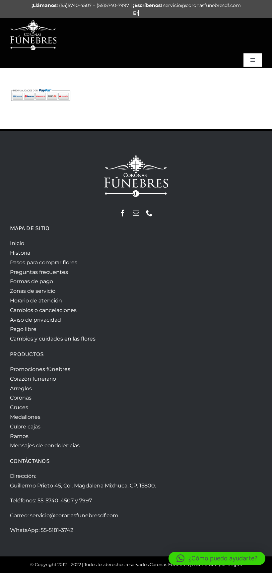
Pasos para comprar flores (43, 262)
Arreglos (21, 388)
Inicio (17, 243)
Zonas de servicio (32, 291)
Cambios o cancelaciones (43, 310)
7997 (85, 500)
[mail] (136, 213)
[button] (217, 558)
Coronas (21, 398)
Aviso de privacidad (35, 320)
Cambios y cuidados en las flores (53, 339)
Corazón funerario (33, 379)
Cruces (19, 407)
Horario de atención (36, 300)
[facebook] (122, 213)
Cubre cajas (25, 426)
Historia (20, 253)
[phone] (149, 213)
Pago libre (23, 329)
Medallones (25, 417)
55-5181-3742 (57, 530)
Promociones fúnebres (40, 369)
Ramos (19, 436)
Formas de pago (31, 281)
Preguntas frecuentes (39, 272)
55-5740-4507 (55, 500)
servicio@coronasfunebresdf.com (74, 515)
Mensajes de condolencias (45, 445)
